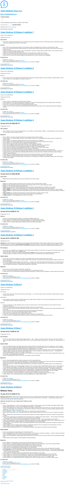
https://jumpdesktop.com (9, 14)
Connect (4, 477)
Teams (4, 473)
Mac (8, 59)
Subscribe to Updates (5, 16)
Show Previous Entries (5, 467)
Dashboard (5, 471)
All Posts (5, 470)
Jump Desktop (11, 11)
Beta (4, 478)
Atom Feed (14, 26)
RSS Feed (9, 26)
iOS (4, 475)
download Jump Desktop (14, 397)
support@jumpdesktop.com (24, 61)
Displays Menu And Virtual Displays (16, 409)
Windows (11, 59)
